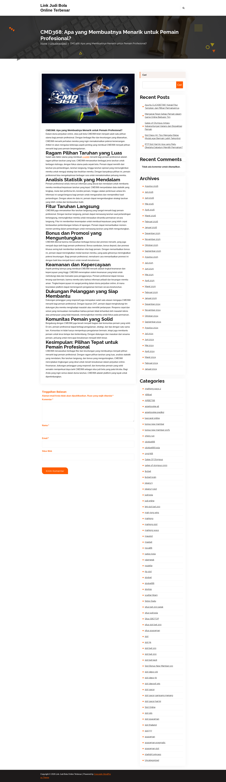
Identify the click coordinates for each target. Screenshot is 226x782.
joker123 (149, 483)
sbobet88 (149, 583)
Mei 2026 (149, 204)
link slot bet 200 (152, 506)
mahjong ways (152, 530)
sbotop (148, 589)
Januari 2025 (151, 298)
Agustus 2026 (151, 186)
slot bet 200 (151, 654)
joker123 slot (151, 489)
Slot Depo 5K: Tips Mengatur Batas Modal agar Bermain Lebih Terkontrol (162, 137)
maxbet (148, 542)
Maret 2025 (150, 286)
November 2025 (152, 239)
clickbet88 (150, 442)
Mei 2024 (149, 345)
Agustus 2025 (151, 257)
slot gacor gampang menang (159, 695)
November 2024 (153, 310)
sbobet (148, 577)
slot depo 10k (151, 672)
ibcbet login (150, 477)
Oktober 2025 (151, 245)
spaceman (150, 736)
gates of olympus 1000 (156, 465)
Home (43, 43)
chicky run (149, 436)
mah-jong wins (152, 512)
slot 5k (148, 642)
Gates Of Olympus (154, 459)
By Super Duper (77, 123)
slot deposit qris (152, 683)
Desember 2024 (152, 304)
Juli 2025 (149, 263)
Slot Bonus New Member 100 (159, 666)
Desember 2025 (152, 233)
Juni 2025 (149, 269)
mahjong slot (151, 524)
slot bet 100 (150, 648)
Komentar (47, 399)
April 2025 (149, 280)
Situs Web (47, 451)
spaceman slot (152, 748)
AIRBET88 (150, 400)
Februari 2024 (151, 363)
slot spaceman (152, 719)
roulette (148, 565)
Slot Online (150, 707)
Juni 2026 (149, 198)
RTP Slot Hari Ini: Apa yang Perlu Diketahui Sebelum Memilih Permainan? (164, 146)
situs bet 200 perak (154, 607)
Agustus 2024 (151, 328)
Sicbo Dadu (150, 601)
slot (146, 636)
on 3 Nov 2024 (59, 123)
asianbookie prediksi (154, 412)
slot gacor (150, 689)
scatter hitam (151, 595)
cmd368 (85, 157)
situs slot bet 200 (153, 624)
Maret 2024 (150, 357)
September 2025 (153, 251)
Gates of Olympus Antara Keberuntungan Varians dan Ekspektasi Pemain (163, 126)
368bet (148, 394)
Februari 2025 (151, 292)
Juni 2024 (149, 339)
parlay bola (150, 554)
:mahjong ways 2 (153, 388)
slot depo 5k (151, 677)
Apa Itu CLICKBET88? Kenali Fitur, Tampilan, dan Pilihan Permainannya (162, 106)
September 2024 (153, 322)
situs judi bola (151, 613)
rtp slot (148, 571)
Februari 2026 (151, 221)
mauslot (149, 536)
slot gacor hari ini (153, 701)
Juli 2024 (149, 333)
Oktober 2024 (151, 316)
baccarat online (152, 418)
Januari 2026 (151, 227)
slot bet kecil (151, 660)
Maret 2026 (150, 215)
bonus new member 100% (157, 430)
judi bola (149, 495)
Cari (144, 75)
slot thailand (151, 725)
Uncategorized (58, 43)
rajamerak (149, 560)
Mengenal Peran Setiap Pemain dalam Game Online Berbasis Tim (163, 115)
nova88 (148, 548)
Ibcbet (148, 471)
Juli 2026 (149, 192)
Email (45, 438)
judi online (149, 501)
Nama (45, 425)
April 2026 (150, 210)
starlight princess (153, 754)
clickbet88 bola (152, 447)
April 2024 (150, 351)
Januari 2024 (151, 369)
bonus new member (154, 424)
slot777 (148, 731)
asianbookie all (152, 406)
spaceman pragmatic (155, 742)
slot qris (148, 713)
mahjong (149, 518)
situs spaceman (152, 630)
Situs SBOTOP (152, 618)
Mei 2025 (149, 274)
